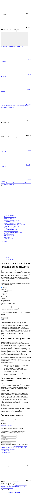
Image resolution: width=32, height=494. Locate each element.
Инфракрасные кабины (11, 231)
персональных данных (20, 446)
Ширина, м (4, 291)
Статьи (3, 449)
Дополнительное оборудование (13, 232)
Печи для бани (8, 238)
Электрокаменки (9, 218)
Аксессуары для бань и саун (12, 226)
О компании (9, 105)
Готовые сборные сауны (11, 229)
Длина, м (3, 289)
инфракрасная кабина (7, 488)
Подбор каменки (9, 215)
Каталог (3, 105)
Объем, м (4, 297)
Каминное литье (9, 235)
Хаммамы (28, 105)
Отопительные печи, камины (12, 223)
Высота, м (4, 293)
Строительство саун (19, 105)
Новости (23, 447)
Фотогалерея (4, 107)
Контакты (11, 107)
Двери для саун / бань (10, 227)
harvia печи (23, 486)
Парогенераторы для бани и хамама (14, 224)
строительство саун (20, 485)
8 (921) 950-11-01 (5, 452)
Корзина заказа (10, 447)
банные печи (15, 486)
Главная (6, 257)
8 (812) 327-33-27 (6, 450)
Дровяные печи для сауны (11, 220)
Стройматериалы (9, 234)
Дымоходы (7, 237)
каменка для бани (6, 486)
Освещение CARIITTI (10, 221)
